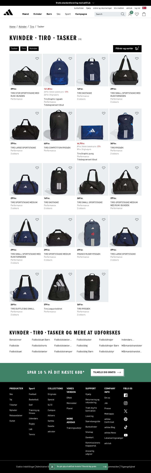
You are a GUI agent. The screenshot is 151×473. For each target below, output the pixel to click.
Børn (49, 14)
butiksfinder (79, 8)
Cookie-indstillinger (25, 467)
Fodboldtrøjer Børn (109, 346)
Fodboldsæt (15, 352)
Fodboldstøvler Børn (62, 340)
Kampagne (81, 14)
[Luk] (52, 467)
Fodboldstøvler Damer (62, 346)
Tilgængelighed (127, 467)
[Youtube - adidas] (132, 436)
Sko (58, 14)
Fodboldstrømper (63, 352)
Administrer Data (44, 467)
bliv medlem (119, 8)
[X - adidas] (132, 412)
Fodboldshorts (39, 346)
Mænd (25, 14)
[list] (61, 48)
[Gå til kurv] (143, 14)
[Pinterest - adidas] (132, 420)
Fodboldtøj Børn (85, 352)
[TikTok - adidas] (132, 428)
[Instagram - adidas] (132, 404)
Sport (68, 14)
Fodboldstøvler (39, 352)
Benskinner (15, 340)
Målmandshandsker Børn (132, 352)
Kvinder (37, 14)
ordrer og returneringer (102, 8)
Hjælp (88, 8)
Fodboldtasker (84, 340)
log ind (137, 8)
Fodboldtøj (82, 346)
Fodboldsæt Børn (41, 340)
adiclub (129, 8)
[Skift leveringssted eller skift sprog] (144, 8)
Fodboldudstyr (106, 352)
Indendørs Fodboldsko (127, 340)
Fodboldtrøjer (106, 340)
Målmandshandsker (132, 346)
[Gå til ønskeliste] (136, 14)
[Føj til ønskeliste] (37, 59)
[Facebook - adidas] (132, 396)
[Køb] (8, 12)
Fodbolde (14, 346)
